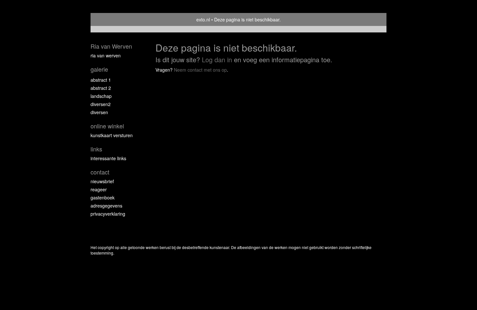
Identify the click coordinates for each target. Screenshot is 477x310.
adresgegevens (106, 205)
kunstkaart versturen (112, 135)
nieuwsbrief (102, 181)
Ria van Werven (111, 46)
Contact (100, 172)
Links (96, 149)
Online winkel (107, 126)
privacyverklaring (108, 213)
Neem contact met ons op (200, 69)
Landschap (101, 96)
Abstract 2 (101, 88)
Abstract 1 (101, 80)
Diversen (99, 112)
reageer (99, 189)
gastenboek (103, 197)
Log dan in (217, 59)
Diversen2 (101, 104)
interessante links (108, 158)
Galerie (99, 69)
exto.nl (203, 19)
